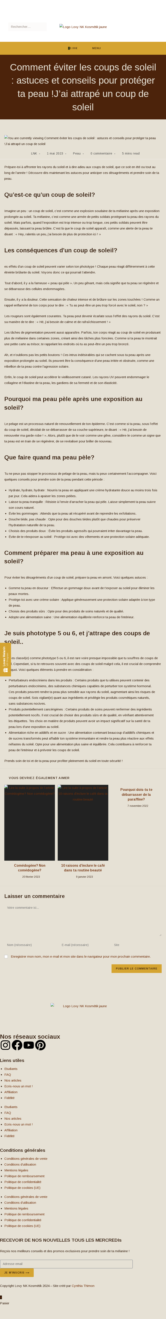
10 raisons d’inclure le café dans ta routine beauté (83, 868)
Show (5, 659)
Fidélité (9, 1098)
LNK (34, 153)
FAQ (7, 1074)
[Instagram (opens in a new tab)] (87, 2)
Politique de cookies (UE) (22, 1187)
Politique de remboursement (24, 1176)
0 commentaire (101, 153)
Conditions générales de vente (25, 1158)
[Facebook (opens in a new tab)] (78, 2)
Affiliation (11, 1092)
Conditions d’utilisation (20, 1164)
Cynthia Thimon (83, 1286)
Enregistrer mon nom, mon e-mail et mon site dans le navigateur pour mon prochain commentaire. (81, 956)
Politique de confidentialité (22, 1182)
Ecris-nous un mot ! (18, 1086)
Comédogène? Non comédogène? (29, 868)
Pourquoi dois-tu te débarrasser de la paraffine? (136, 794)
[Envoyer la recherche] (42, 26)
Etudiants (11, 1069)
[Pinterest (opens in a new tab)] (82, 2)
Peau (77, 153)
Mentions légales (16, 1170)
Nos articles (12, 1080)
